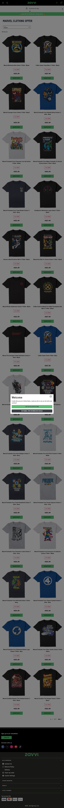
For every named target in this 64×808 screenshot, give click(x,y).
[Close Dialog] (51, 396)
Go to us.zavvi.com (32, 406)
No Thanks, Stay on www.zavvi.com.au (32, 411)
